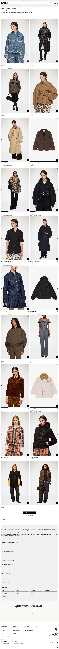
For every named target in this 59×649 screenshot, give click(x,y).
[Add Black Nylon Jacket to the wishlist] (57, 267)
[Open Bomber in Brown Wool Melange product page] (15, 337)
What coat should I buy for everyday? (7, 564)
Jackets (28, 16)
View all (24, 16)
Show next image (28, 41)
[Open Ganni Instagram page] (50, 642)
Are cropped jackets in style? (6, 573)
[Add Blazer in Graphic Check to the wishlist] (28, 413)
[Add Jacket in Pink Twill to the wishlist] (57, 365)
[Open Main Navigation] (57, 3)
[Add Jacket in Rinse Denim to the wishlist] (28, 267)
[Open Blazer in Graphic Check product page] (15, 434)
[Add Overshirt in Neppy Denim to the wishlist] (28, 70)
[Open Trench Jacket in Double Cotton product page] (44, 189)
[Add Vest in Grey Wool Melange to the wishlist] (57, 316)
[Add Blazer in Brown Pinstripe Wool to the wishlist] (57, 119)
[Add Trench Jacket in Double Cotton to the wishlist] (57, 169)
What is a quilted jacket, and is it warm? (8, 551)
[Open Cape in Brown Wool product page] (15, 483)
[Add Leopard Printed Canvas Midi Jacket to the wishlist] (28, 169)
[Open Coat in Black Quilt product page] (44, 41)
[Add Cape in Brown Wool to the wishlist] (28, 462)
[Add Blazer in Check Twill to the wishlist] (57, 462)
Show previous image (2, 41)
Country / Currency (3, 639)
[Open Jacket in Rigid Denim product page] (15, 41)
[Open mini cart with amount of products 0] (55, 3)
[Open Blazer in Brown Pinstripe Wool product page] (44, 140)
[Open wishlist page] (50, 3)
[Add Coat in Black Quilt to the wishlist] (57, 20)
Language (15, 639)
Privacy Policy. (42, 616)
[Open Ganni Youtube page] (57, 642)
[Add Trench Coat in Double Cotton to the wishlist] (28, 119)
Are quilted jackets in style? (6, 582)
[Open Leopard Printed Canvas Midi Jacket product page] (15, 189)
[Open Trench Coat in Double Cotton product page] (15, 140)
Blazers (31, 16)
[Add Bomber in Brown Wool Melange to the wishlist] (28, 316)
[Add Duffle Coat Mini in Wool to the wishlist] (57, 413)
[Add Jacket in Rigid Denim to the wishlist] (28, 20)
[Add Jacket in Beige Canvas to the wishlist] (57, 70)
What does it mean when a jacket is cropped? (9, 568)
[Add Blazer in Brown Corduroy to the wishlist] (28, 365)
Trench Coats (36, 16)
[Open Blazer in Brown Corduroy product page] (15, 385)
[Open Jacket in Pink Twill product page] (44, 385)
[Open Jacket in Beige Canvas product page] (44, 91)
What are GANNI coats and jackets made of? (8, 555)
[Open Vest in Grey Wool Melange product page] (44, 337)
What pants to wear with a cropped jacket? (8, 577)
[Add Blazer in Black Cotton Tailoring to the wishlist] (28, 217)
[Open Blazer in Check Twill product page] (44, 483)
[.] (29, 0)
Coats (40, 16)
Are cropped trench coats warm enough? (8, 546)
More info (30, 12)
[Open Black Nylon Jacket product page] (44, 288)
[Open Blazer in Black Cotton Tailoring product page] (15, 238)
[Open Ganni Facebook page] (55, 642)
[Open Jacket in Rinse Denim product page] (15, 288)
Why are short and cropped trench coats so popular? (10, 542)
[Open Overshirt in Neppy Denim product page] (15, 91)
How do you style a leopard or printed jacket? (9, 560)
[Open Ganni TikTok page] (53, 642)
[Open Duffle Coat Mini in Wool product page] (44, 434)
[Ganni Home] (4, 3)
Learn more (10, 68)
